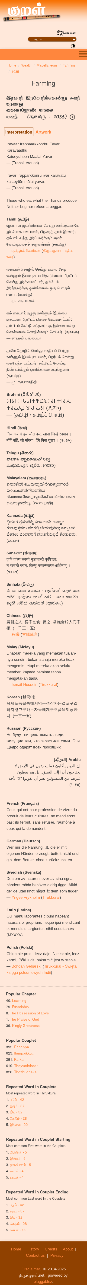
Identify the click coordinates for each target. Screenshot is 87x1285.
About (68, 1249)
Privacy (57, 1255)
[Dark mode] (73, 45)
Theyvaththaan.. (27, 1065)
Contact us (35, 1255)
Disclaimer (31, 1269)
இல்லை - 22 (19, 1124)
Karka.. (20, 1059)
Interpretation (18, 132)
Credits (51, 1249)
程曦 (15, 634)
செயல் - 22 (18, 1229)
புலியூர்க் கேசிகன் (26, 250)
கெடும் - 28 (18, 1118)
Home (16, 1249)
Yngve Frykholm (26, 897)
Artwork (43, 132)
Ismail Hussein (24, 684)
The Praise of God (24, 1019)
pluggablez (43, 1281)
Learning (19, 1000)
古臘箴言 (30, 634)
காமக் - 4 (17, 1177)
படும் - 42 (17, 1099)
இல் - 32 (16, 1111)
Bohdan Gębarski (27, 966)
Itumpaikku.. (24, 1052)
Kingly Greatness (26, 1025)
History (33, 1249)
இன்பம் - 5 (18, 1158)
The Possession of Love (29, 1012)
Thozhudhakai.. (26, 1071)
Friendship (20, 1006)
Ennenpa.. (22, 1046)
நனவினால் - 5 (20, 1164)
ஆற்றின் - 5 (18, 1151)
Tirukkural (48, 684)
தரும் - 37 (17, 1105)
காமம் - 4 (17, 1170)
